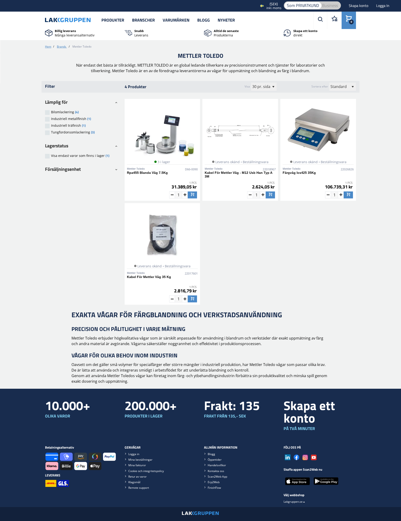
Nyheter (226, 20)
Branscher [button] (143, 20)
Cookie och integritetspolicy (146, 471)
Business (330, 5)
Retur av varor (137, 477)
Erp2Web (214, 482)
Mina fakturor (137, 465)
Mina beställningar (140, 460)
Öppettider (215, 460)
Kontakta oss (216, 471)
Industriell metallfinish (71, 118)
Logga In (382, 5)
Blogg (203, 20)
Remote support (138, 488)
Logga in (133, 454)
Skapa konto (359, 5)
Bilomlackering (65, 112)
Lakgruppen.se (293, 502)
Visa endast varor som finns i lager (80, 155)
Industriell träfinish (68, 125)
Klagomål (134, 482)
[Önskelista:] (334, 20)
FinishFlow (214, 488)
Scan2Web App (217, 477)
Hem (48, 47)
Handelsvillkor (217, 465)
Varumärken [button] (176, 20)
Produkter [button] (112, 20)
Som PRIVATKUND (303, 5)
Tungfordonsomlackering (73, 132)
